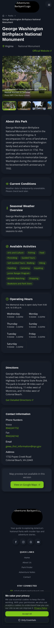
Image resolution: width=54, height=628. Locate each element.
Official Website (41, 50)
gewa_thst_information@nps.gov (23, 446)
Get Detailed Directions (18, 400)
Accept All (27, 613)
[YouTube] (38, 542)
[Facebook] (16, 542)
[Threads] (31, 542)
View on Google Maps (25, 484)
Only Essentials (28, 620)
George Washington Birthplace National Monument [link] (21, 21)
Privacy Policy (40, 608)
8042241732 (12, 428)
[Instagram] (23, 542)
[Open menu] (49, 4)
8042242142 (12, 436)
